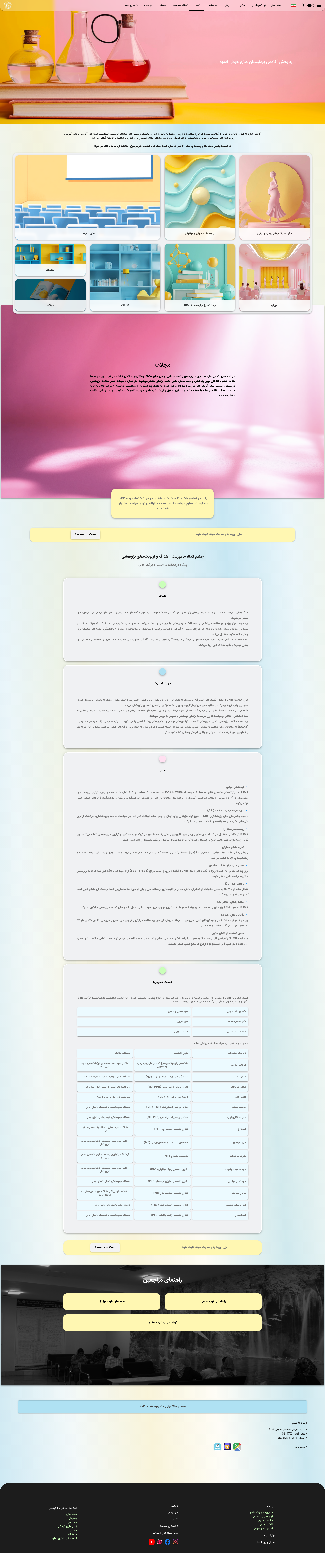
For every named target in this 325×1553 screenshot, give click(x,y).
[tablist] (203, 5)
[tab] (276, 5)
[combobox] (291, 5)
